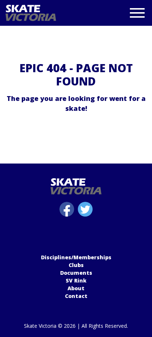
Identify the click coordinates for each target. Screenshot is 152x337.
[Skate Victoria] (51, 13)
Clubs (76, 264)
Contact (76, 295)
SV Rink (76, 280)
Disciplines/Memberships (76, 257)
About (76, 288)
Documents (76, 272)
